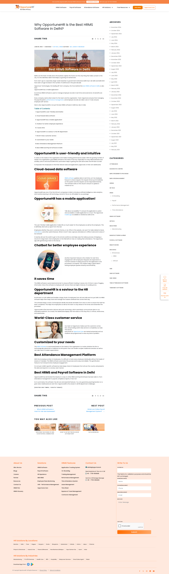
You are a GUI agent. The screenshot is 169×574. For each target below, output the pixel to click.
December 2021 (116, 130)
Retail (87, 559)
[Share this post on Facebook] (95, 39)
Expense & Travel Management (71, 491)
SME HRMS (138, 7)
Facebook (120, 467)
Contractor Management (70, 495)
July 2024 (114, 37)
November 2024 (116, 27)
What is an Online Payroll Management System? (95, 410)
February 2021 (115, 150)
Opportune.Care (78, 331)
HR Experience (41, 474)
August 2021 (114, 140)
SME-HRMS (113, 278)
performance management (55, 100)
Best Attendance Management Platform (49, 144)
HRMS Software (61, 7)
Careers (16, 474)
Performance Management (120, 205)
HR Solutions (106, 7)
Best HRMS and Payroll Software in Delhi (49, 148)
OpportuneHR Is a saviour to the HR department (52, 132)
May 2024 (114, 43)
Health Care (40, 559)
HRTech (112, 221)
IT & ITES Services (29, 559)
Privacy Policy (43, 570)
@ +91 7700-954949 (111, 2)
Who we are (17, 467)
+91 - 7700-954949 (93, 473)
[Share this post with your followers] (98, 39)
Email (122, 492)
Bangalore (55, 544)
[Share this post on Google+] (100, 39)
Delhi (22, 544)
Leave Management (68, 484)
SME (111, 268)
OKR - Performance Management (48, 484)
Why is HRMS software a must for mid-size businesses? (44, 410)
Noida (48, 544)
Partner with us (165, 296)
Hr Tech (55, 46)
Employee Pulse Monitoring (46, 481)
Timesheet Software (116, 288)
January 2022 (115, 127)
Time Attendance (117, 210)
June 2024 (114, 40)
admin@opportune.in (94, 467)
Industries (113, 226)
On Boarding (116, 196)
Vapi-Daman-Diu (71, 549)
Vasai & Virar (31, 549)
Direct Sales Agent (78, 559)
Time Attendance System (70, 481)
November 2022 (116, 98)
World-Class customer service (46, 136)
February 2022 (115, 124)
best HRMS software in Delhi (91, 86)
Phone (122, 485)
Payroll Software (75, 7)
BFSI (47, 559)
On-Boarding (66, 471)
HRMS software (69, 178)
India (85, 549)
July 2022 (114, 111)
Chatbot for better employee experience (50, 124)
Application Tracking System (71, 467)
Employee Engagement (117, 178)
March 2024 (115, 47)
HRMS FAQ (17, 488)
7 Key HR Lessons (164, 288)
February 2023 (115, 88)
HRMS (61, 46)
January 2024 (115, 53)
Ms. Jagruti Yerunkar (77, 46)
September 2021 (116, 137)
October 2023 (115, 63)
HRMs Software (115, 216)
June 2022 (114, 114)
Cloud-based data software (46, 116)
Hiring (112, 183)
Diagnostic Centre (116, 169)
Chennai (91, 544)
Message (120, 499)
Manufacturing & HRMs (118, 235)
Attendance (114, 164)
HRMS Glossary (18, 491)
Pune (27, 544)
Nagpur (34, 544)
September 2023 (116, 66)
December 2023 (116, 56)
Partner (16, 478)
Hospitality (54, 559)
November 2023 (116, 59)
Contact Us (17, 484)
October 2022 (115, 101)
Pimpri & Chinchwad (19, 549)
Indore (79, 544)
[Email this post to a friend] (103, 39)
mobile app (68, 215)
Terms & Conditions (55, 570)
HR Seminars (116, 253)
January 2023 (115, 92)
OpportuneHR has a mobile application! (49, 120)
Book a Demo (165, 280)
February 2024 (115, 50)
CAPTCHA (120, 521)
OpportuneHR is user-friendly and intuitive (49, 112)
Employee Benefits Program (119, 173)
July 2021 (114, 143)
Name (122, 478)
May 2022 (114, 117)
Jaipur (85, 544)
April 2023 (114, 82)
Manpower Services (65, 559)
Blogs (15, 471)
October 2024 (115, 30)
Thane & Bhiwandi (43, 549)
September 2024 (116, 34)
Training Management (69, 474)
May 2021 (114, 146)
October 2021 (115, 133)
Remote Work (114, 245)
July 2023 (114, 72)
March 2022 (114, 121)
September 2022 (116, 104)
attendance (38, 232)
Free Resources (122, 7)
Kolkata (72, 544)
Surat (80, 549)
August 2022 (115, 108)
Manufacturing (116, 229)
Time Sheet (65, 488)
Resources (17, 481)
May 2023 (114, 79)
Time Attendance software (119, 283)
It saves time (41, 128)
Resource (113, 250)
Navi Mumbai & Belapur (57, 549)
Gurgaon (41, 544)
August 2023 (115, 69)
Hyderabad (64, 544)
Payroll (114, 200)
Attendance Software (91, 7)
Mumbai (16, 544)
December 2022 (116, 95)
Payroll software (116, 240)
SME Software (114, 273)
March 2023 (114, 85)
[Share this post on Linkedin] (92, 39)
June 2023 (114, 75)
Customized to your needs (45, 140)
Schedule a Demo (92, 2)
